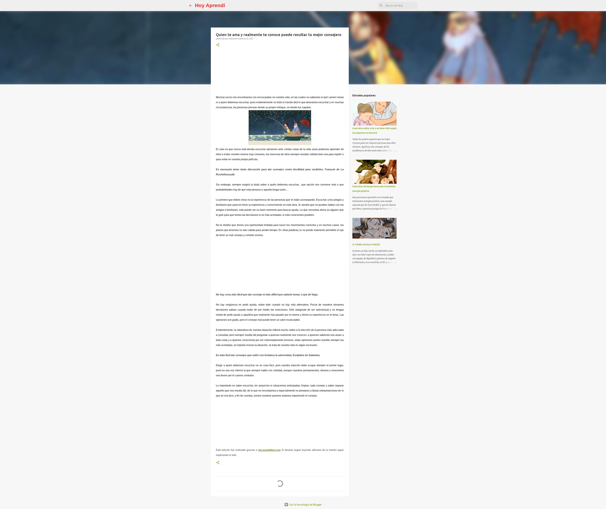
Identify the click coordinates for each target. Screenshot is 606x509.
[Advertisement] (279, 73)
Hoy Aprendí (210, 5)
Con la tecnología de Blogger (305, 504)
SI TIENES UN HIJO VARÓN (366, 244)
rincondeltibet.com (269, 450)
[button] (218, 45)
